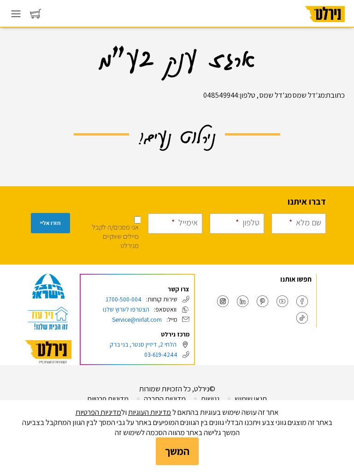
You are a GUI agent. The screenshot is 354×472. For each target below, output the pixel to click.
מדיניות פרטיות (108, 399)
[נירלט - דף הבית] (325, 25)
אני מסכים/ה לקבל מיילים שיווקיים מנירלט (115, 236)
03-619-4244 (160, 354)
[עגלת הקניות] (35, 16)
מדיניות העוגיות (149, 412)
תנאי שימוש (251, 399)
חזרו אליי (50, 223)
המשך (177, 451)
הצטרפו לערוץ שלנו (126, 309)
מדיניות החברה (165, 399)
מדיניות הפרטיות (98, 412)
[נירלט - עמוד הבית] (48, 352)
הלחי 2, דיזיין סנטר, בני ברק (143, 344)
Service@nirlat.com (137, 319)
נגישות (210, 399)
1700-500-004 (124, 299)
